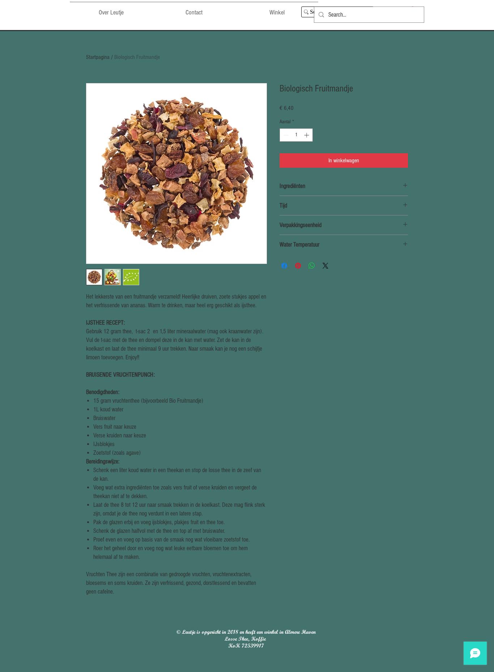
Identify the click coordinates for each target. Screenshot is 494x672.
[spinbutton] (296, 135)
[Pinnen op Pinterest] (298, 265)
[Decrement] (285, 135)
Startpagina (98, 57)
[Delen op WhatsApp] (311, 265)
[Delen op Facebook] (284, 265)
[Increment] (307, 135)
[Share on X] (325, 265)
